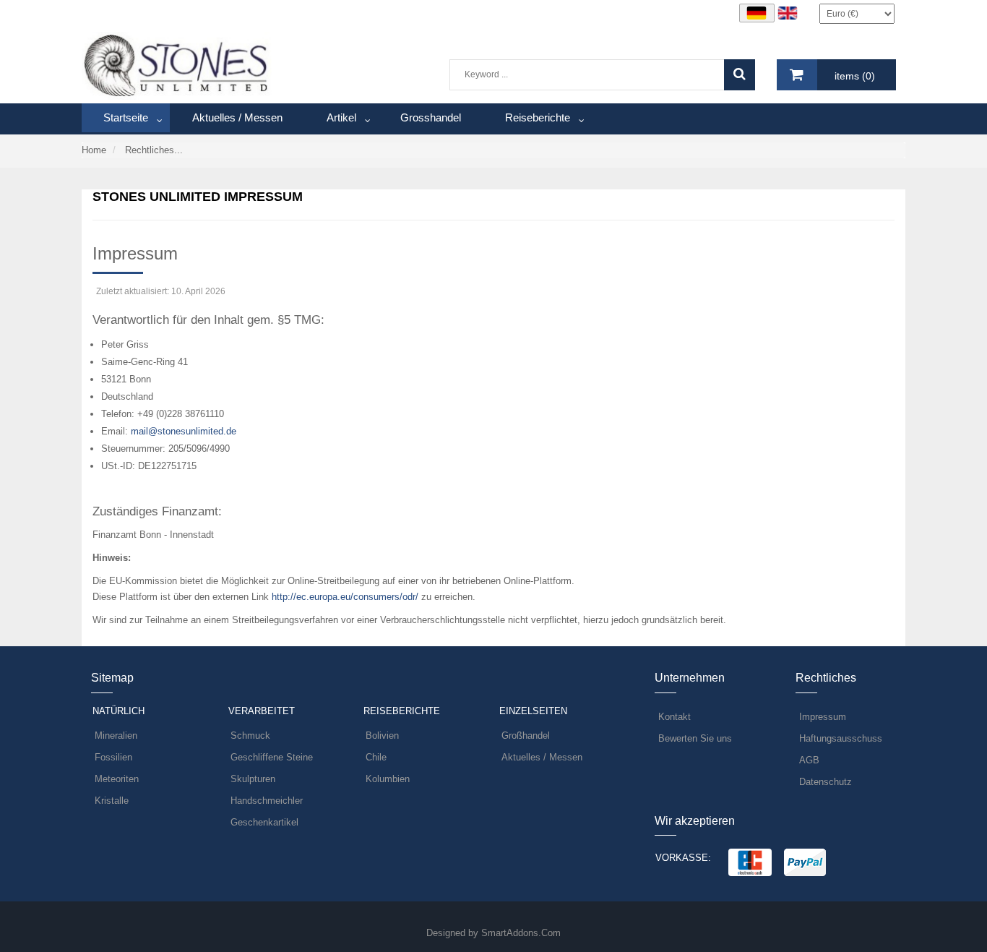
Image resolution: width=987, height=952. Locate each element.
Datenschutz (825, 781)
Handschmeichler (266, 800)
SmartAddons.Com (521, 932)
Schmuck (250, 735)
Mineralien (116, 735)
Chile (376, 757)
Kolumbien (388, 778)
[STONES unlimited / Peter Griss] (177, 64)
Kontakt (674, 716)
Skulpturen (252, 778)
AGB (809, 760)
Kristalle (112, 800)
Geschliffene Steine (271, 757)
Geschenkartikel (264, 822)
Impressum (822, 716)
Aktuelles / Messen (541, 757)
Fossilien (113, 757)
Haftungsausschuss (840, 738)
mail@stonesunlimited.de (183, 431)
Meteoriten (117, 778)
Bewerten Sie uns (695, 738)
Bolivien (382, 735)
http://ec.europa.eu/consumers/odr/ (343, 596)
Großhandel (525, 735)
